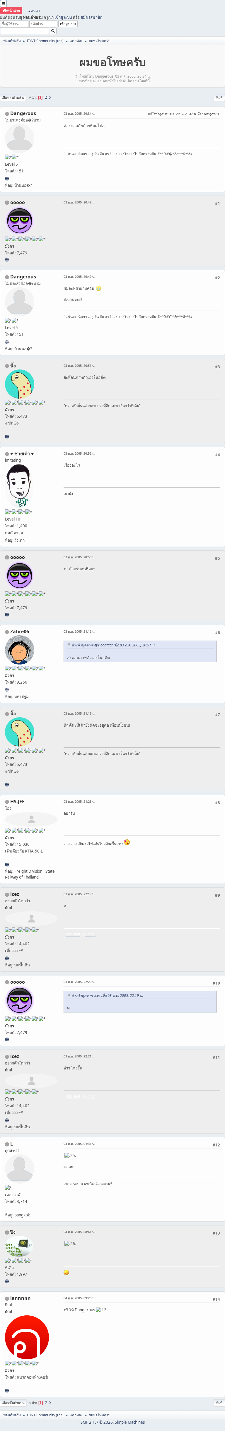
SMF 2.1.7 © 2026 (97, 1422)
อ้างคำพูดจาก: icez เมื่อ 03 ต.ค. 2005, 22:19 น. (107, 995)
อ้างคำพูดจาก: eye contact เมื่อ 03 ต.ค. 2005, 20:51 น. (113, 645)
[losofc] (7, 178)
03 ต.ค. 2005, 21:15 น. (79, 713)
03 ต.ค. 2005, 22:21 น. (79, 1056)
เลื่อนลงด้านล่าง (13, 97)
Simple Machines (130, 1422)
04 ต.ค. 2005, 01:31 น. (79, 1143)
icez (14, 894)
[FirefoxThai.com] (7, 259)
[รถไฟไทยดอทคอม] (7, 864)
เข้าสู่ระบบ (63, 17)
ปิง (13, 1232)
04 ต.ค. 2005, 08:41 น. (79, 1232)
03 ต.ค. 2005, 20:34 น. (79, 113)
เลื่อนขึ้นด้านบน (13, 1403)
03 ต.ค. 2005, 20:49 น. (79, 276)
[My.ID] (7, 436)
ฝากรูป (90, 934)
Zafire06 (19, 631)
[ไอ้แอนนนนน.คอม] (7, 1390)
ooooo (17, 202)
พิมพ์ (219, 97)
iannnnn (20, 1298)
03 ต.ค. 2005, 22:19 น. (79, 894)
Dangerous (23, 113)
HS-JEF (17, 801)
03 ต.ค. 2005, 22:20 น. (79, 982)
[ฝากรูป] (7, 958)
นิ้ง (13, 365)
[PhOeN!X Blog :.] (7, 1281)
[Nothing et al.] (7, 689)
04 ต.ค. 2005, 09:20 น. (79, 1298)
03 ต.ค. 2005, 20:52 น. (79, 453)
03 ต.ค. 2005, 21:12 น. (79, 631)
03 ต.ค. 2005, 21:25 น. (79, 801)
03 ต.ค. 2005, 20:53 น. (79, 557)
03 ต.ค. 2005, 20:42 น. (79, 202)
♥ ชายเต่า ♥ (22, 453)
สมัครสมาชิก (91, 17)
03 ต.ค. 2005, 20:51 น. (79, 365)
